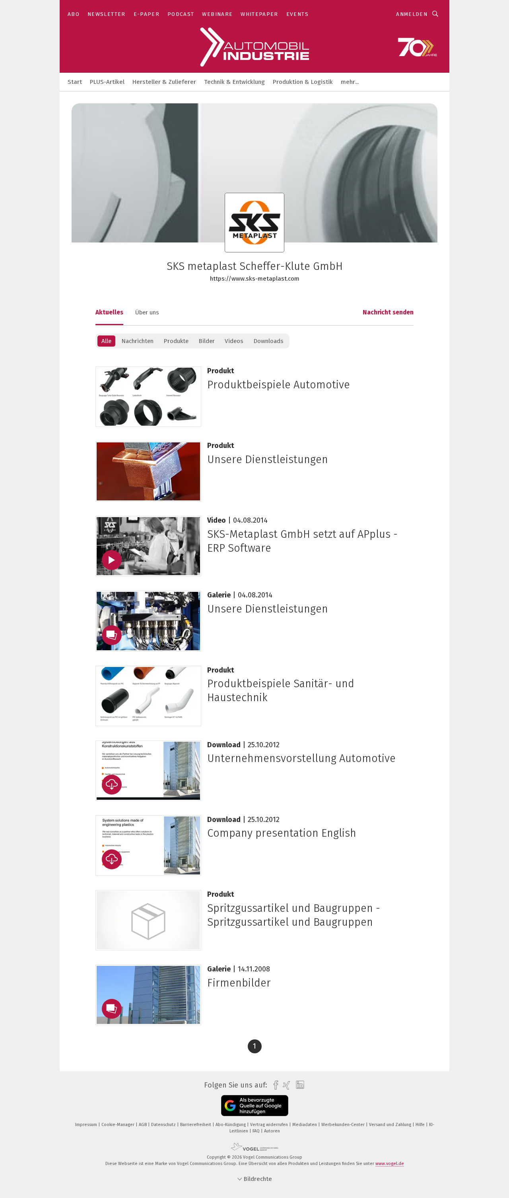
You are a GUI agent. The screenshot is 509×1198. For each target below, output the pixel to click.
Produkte (175, 341)
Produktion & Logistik (303, 81)
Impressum (86, 1124)
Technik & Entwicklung (234, 81)
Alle (106, 341)
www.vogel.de (389, 1163)
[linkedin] (298, 1085)
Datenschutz (164, 1124)
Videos (234, 341)
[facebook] (274, 1085)
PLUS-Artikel (107, 81)
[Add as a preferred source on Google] (254, 1105)
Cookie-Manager (118, 1124)
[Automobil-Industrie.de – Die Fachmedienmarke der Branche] (75, 81)
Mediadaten (305, 1124)
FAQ (257, 1131)
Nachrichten (137, 341)
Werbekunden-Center (343, 1124)
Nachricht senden (388, 312)
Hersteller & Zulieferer (164, 81)
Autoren (272, 1131)
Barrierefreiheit (196, 1124)
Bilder (206, 341)
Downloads (268, 341)
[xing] (284, 1085)
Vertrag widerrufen (269, 1124)
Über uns (147, 312)
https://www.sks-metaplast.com (254, 278)
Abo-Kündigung (231, 1124)
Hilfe (421, 1124)
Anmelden (411, 14)
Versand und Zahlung (390, 1124)
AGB (143, 1124)
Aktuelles (109, 312)
